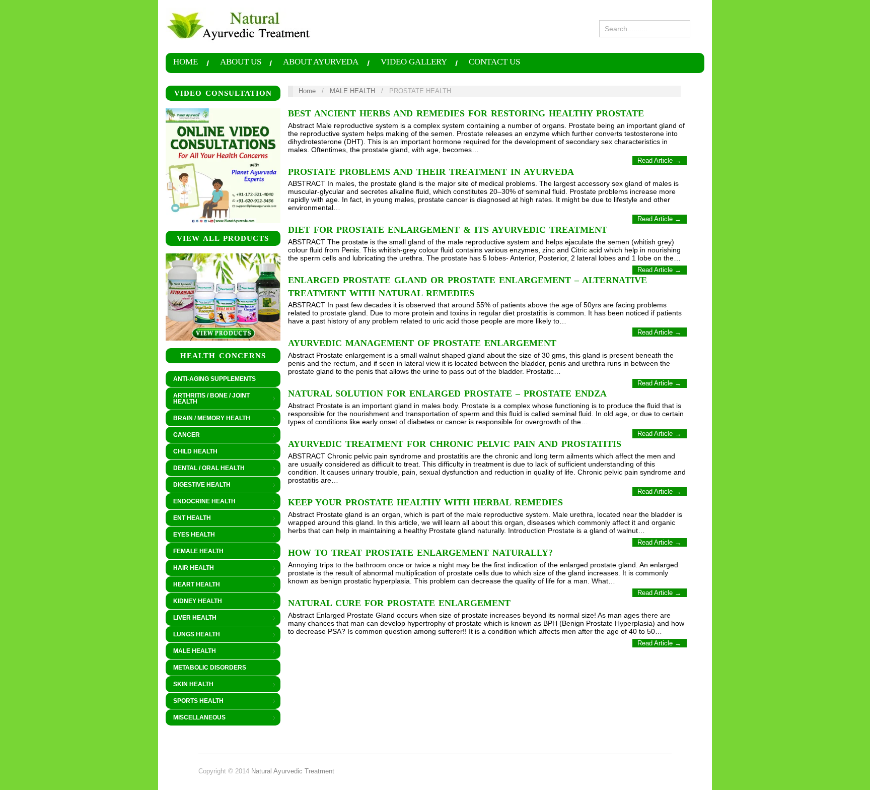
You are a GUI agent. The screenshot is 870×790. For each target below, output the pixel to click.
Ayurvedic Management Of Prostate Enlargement (422, 343)
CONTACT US (494, 62)
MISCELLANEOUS (196, 718)
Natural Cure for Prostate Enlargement (399, 603)
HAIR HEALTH (190, 568)
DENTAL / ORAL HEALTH (205, 469)
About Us (240, 62)
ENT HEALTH (188, 518)
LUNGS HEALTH (193, 635)
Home (185, 62)
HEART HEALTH (193, 585)
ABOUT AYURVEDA (320, 62)
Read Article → (659, 160)
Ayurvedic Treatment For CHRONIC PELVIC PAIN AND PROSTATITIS (454, 444)
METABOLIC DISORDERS (209, 667)
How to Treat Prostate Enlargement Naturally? (420, 553)
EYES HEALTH (190, 535)
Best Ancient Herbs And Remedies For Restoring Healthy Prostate (466, 113)
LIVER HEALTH (191, 618)
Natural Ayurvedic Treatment (292, 771)
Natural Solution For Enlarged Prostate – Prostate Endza (447, 393)
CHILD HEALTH (192, 452)
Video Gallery (414, 62)
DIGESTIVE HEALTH (198, 485)
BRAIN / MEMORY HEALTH (208, 419)
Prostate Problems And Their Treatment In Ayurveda (431, 172)
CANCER (183, 435)
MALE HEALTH (191, 651)
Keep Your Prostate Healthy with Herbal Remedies (425, 502)
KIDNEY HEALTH (194, 602)
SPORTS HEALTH (195, 701)
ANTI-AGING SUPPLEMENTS (214, 378)
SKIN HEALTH (189, 685)
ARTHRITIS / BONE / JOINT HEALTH (208, 398)
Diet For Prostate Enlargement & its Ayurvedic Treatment (447, 230)
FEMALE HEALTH (195, 552)
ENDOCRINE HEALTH (201, 502)
